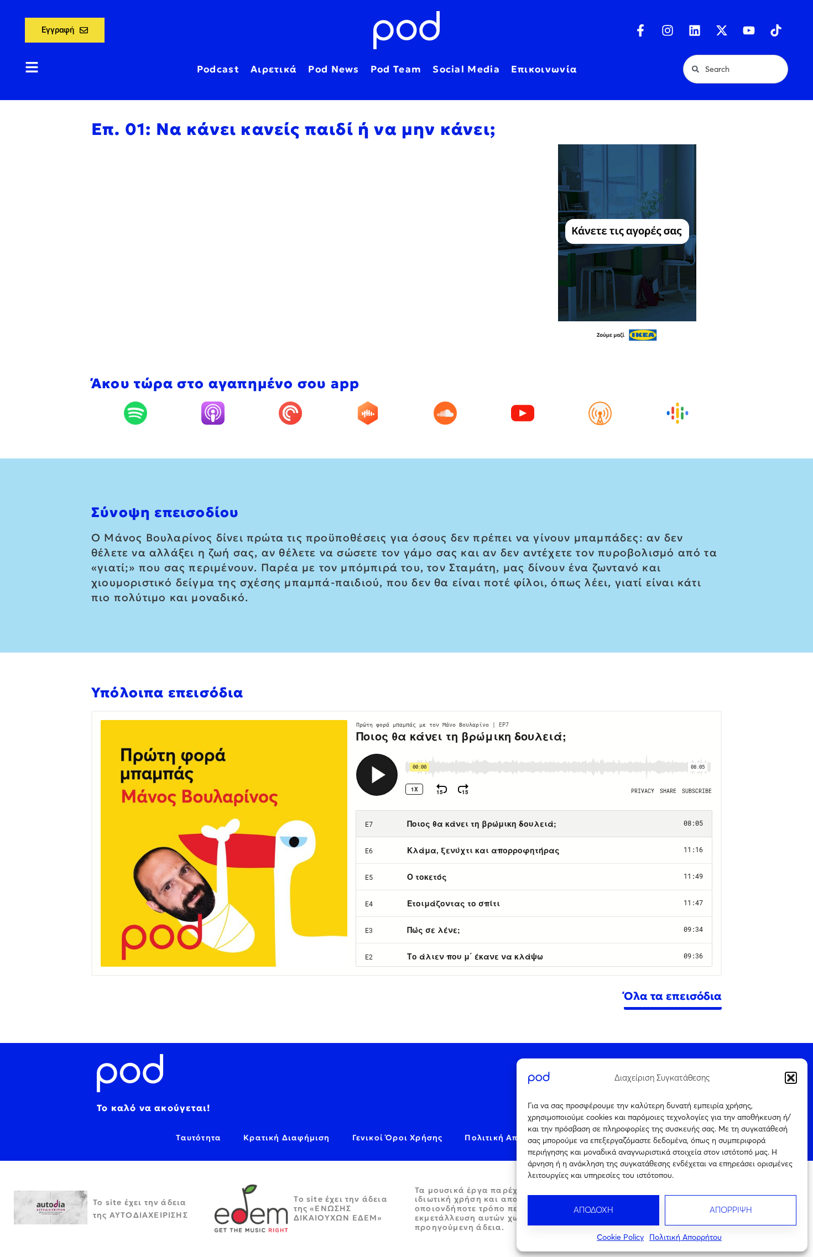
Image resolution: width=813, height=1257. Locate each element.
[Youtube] (749, 30)
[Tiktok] (776, 30)
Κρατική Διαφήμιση (286, 1138)
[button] (790, 1077)
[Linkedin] (694, 30)
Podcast (218, 69)
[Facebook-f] (640, 30)
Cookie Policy (620, 1237)
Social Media (466, 69)
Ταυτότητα (198, 1138)
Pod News (333, 69)
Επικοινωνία (544, 69)
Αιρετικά (274, 69)
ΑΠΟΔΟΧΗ (593, 1209)
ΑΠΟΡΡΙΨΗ (731, 1209)
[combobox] (735, 69)
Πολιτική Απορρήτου (685, 1237)
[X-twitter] (722, 30)
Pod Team (396, 69)
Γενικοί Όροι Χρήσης (397, 1138)
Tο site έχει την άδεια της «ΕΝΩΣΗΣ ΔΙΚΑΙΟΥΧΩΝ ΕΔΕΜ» (341, 1208)
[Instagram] (667, 30)
